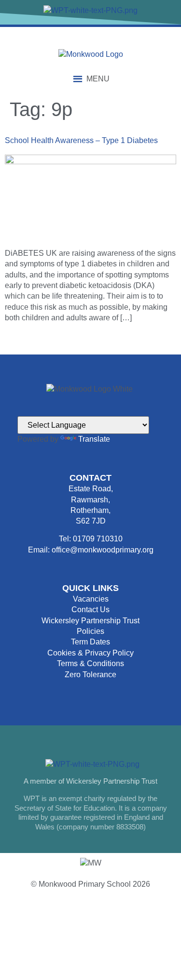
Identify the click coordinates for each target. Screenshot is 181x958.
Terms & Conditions (90, 663)
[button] (98, 79)
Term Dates (90, 642)
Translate (94, 439)
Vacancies (91, 599)
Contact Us (90, 609)
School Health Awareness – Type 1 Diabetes (81, 140)
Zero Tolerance (90, 674)
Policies (90, 631)
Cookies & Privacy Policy (90, 653)
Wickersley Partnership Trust (90, 621)
